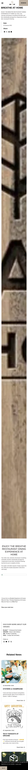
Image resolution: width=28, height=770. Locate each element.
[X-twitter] (11, 642)
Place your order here (7, 607)
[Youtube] (6, 642)
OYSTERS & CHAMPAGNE (13, 689)
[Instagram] (4, 642)
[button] (4, 32)
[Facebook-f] (9, 642)
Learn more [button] (18, 764)
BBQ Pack (15, 601)
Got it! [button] (3, 768)
